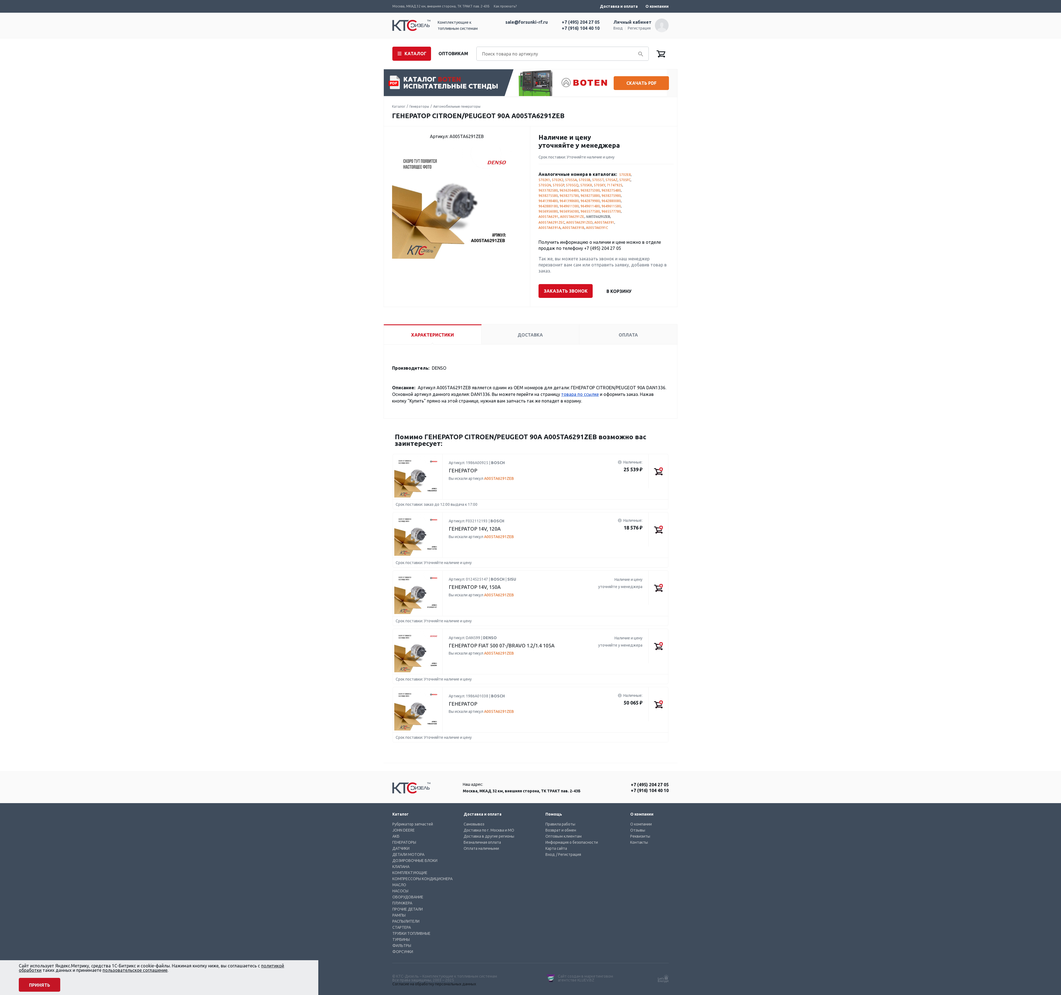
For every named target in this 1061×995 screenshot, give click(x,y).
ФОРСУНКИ (402, 951)
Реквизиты (640, 836)
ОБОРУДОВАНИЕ (407, 897)
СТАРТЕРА (401, 927)
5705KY (599, 185)
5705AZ (611, 180)
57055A (571, 180)
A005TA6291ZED (579, 222)
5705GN (545, 185)
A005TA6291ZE (572, 216)
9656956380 (569, 211)
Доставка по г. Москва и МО (489, 830)
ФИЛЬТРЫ (401, 945)
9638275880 (590, 195)
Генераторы (419, 106)
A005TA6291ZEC (551, 222)
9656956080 (548, 211)
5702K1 (544, 180)
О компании (657, 6)
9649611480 (590, 206)
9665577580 (590, 211)
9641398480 (548, 201)
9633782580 (548, 190)
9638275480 (611, 190)
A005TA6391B (573, 227)
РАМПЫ (399, 915)
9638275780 (569, 195)
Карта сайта (556, 848)
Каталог (398, 106)
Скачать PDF (641, 83)
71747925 (614, 185)
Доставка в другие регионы (489, 836)
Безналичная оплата (482, 842)
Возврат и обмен (560, 830)
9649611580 (611, 206)
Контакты (639, 842)
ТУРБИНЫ (401, 939)
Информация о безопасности (571, 842)
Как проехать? (505, 6)
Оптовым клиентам (563, 836)
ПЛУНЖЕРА (402, 903)
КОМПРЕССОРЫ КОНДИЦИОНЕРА (422, 879)
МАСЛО (399, 885)
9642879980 (590, 201)
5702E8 (625, 174)
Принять (39, 985)
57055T (598, 180)
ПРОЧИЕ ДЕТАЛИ (407, 909)
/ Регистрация (568, 854)
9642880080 (611, 201)
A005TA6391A (550, 227)
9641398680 (569, 201)
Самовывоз (474, 824)
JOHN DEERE (403, 830)
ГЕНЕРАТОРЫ (404, 842)
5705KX (586, 185)
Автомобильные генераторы (456, 106)
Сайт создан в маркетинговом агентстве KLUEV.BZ (585, 978)
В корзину (618, 291)
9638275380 (590, 190)
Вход (618, 28)
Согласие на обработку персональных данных (434, 984)
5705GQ (572, 185)
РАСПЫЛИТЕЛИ (405, 921)
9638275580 (548, 195)
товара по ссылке (580, 394)
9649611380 (569, 206)
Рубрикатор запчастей (412, 824)
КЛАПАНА (400, 866)
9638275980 (611, 195)
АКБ (396, 836)
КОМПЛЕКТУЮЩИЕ (409, 872)
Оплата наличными (481, 848)
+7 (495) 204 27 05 (581, 22)
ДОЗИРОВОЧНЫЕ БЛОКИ (414, 860)
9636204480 (569, 190)
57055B (584, 180)
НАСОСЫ (400, 891)
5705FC (625, 180)
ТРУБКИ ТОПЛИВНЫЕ (411, 933)
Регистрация (639, 28)
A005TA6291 (548, 216)
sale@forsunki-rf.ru (526, 22)
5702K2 (557, 180)
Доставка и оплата (619, 6)
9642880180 (548, 206)
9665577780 (611, 211)
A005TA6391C (597, 227)
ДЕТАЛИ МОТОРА (408, 854)
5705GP (558, 185)
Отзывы (637, 830)
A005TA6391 (604, 222)
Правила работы (560, 824)
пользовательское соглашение (135, 970)
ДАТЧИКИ (400, 848)
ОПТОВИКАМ (453, 53)
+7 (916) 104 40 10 (581, 28)
